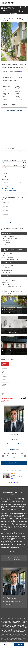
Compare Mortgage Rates (9, 190)
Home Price (4, 171)
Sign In (19, 197)
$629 (24, 163)
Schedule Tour (19, 644)
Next (25, 456)
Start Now (22, 71)
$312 (24, 168)
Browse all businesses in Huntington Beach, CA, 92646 (7, 400)
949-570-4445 (14, 439)
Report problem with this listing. (14, 110)
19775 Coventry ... (14, 478)
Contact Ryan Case (15, 443)
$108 (24, 165)
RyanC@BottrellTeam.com (13, 601)
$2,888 (24, 160)
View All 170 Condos (13, 482)
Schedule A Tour (13, 463)
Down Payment (5, 179)
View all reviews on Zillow (14, 559)
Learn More (4, 20)
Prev (3, 456)
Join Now (6, 222)
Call (6, 644)
